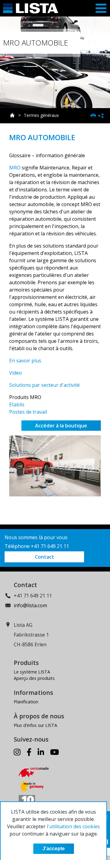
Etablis (16, 404)
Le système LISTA (32, 672)
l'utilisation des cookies (73, 826)
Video (15, 372)
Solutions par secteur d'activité (44, 385)
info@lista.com (30, 605)
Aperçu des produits (34, 678)
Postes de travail (28, 411)
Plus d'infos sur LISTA (35, 725)
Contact (44, 556)
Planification (26, 702)
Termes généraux (41, 115)
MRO (14, 167)
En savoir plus (25, 360)
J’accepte (53, 848)
